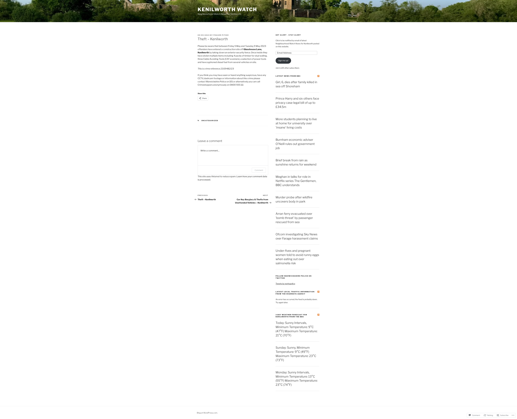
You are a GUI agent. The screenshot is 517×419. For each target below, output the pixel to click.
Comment (259, 170)
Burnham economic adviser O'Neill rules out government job (295, 144)
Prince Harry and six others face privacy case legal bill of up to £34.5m (297, 103)
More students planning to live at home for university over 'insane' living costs (296, 123)
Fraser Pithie (221, 35)
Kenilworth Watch (227, 9)
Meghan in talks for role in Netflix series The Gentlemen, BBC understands (296, 181)
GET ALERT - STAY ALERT (288, 35)
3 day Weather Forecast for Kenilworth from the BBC (291, 316)
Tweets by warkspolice (285, 283)
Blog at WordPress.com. (207, 413)
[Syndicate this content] (318, 76)
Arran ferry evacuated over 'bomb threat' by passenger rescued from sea (294, 218)
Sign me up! (283, 60)
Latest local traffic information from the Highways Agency (295, 293)
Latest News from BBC (288, 76)
